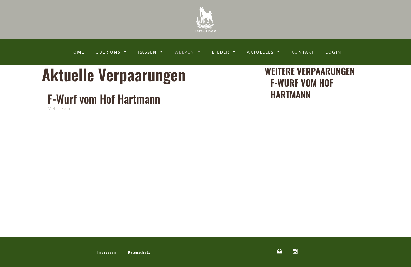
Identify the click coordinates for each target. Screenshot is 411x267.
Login (333, 52)
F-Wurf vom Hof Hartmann (104, 99)
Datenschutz (139, 252)
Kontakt (302, 52)
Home (77, 52)
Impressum (107, 252)
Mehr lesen (59, 109)
